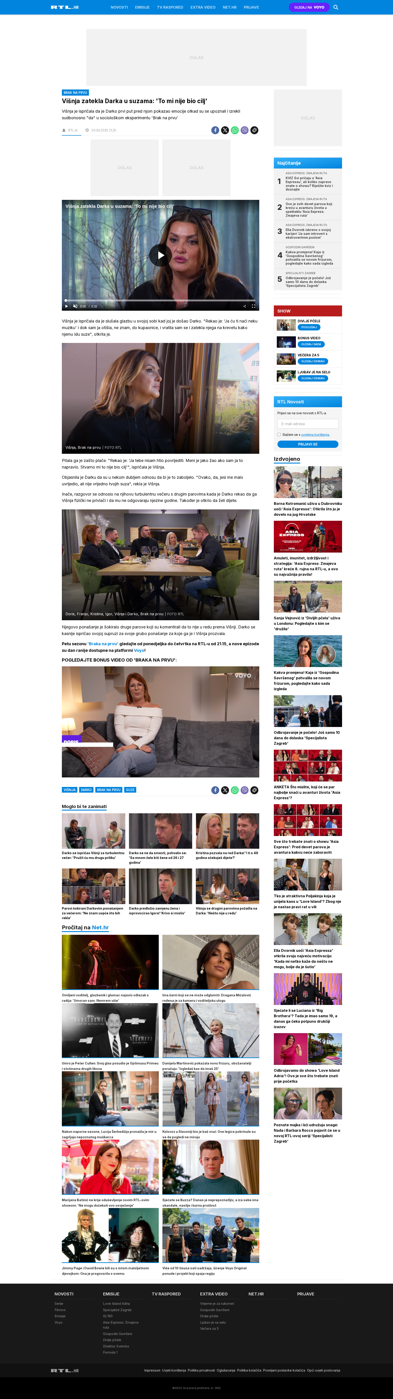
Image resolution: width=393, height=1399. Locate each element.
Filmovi (60, 1310)
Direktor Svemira (116, 1346)
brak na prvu (109, 790)
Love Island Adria (116, 1303)
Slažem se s (306, 435)
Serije (59, 1303)
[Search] (335, 7)
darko (86, 790)
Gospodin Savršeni (117, 1334)
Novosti (119, 7)
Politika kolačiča (249, 1370)
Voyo (59, 1322)
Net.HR (230, 7)
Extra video (203, 7)
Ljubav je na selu (213, 1322)
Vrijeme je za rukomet (217, 1303)
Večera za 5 (209, 1328)
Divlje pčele (112, 1340)
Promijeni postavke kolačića (284, 1370)
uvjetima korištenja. (315, 435)
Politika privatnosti (201, 1370)
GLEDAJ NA (303, 7)
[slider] (160, 300)
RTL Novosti (290, 401)
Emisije (142, 7)
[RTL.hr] (65, 7)
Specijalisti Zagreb (117, 1310)
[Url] (254, 130)
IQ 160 (108, 1316)
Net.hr (100, 927)
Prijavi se (308, 444)
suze (130, 790)
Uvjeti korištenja (174, 1370)
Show (284, 311)
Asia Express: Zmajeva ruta (121, 1325)
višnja (70, 790)
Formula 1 (110, 1352)
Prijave (251, 7)
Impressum (152, 1370)
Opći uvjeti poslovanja (323, 1370)
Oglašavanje (226, 1370)
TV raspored (170, 7)
